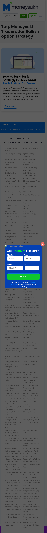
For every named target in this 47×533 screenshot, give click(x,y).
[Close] (43, 244)
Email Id (27, 255)
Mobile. (10, 264)
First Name (11, 255)
